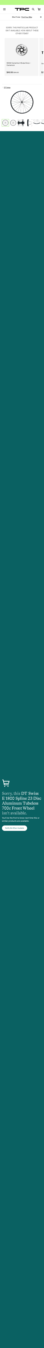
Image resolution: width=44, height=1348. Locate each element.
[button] (41, 17)
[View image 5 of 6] (36, 122)
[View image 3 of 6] (21, 122)
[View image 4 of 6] (28, 122)
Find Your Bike (26, 17)
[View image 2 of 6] (13, 122)
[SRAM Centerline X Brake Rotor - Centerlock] (21, 50)
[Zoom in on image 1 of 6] (22, 102)
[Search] (33, 9)
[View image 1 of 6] (5, 122)
